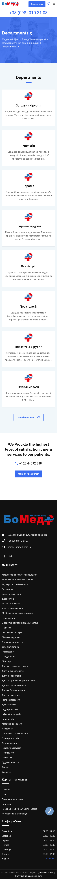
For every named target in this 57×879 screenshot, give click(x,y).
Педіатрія (7, 627)
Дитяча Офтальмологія (13, 690)
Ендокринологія (10, 709)
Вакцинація (7, 589)
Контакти (6, 804)
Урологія (28, 145)
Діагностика (8, 599)
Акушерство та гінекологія (15, 584)
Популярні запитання (12, 799)
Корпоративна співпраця (14, 813)
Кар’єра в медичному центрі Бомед (19, 809)
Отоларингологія (10, 738)
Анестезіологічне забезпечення (17, 579)
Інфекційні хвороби (11, 714)
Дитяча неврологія (11, 676)
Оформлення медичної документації (20, 623)
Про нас (6, 789)
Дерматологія (9, 704)
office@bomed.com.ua (20, 547)
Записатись (37, 4)
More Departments (27, 417)
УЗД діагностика (10, 647)
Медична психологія (12, 724)
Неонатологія (8, 618)
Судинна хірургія (28, 226)
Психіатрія (28, 266)
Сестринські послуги (12, 632)
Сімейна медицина (11, 637)
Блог (4, 794)
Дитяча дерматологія (13, 671)
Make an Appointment (28, 474)
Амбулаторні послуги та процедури (19, 575)
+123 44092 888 (30, 463)
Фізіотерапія (8, 651)
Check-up (6, 661)
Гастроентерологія (11, 700)
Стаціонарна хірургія (12, 642)
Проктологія (28, 306)
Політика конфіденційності (28, 876)
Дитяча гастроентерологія (15, 666)
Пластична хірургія (28, 346)
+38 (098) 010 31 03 (28, 12)
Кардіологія (8, 719)
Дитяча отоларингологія (14, 685)
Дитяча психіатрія (11, 695)
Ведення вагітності (11, 594)
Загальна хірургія (28, 105)
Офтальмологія (28, 387)
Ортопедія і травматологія (15, 733)
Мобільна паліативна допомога (18, 613)
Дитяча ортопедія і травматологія (19, 680)
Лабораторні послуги (12, 608)
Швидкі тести (8, 656)
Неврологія (7, 728)
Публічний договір (46, 872)
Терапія (28, 186)
